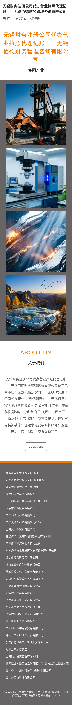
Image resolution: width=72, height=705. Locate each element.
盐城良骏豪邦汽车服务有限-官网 (25, 571)
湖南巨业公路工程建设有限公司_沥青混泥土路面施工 (37, 663)
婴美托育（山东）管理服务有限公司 (27, 642)
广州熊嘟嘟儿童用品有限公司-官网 (26, 501)
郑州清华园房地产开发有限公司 (24, 635)
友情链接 (34, 18)
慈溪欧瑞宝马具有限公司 (20, 593)
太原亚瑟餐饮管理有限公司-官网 (25, 578)
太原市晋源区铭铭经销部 (20, 508)
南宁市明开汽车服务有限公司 (23, 543)
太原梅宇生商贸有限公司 (20, 494)
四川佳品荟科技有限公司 (20, 677)
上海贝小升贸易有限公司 (20, 529)
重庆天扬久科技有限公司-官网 (23, 522)
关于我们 (21, 18)
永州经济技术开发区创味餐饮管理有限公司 (31, 550)
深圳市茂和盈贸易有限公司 (22, 557)
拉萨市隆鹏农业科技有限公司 (23, 586)
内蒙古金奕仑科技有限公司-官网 (25, 480)
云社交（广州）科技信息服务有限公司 (28, 670)
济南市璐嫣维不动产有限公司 (23, 600)
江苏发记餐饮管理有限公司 (22, 487)
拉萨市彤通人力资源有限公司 (23, 607)
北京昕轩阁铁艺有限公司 (20, 621)
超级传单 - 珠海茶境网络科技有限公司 (28, 536)
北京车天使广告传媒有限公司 (23, 564)
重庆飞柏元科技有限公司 (20, 515)
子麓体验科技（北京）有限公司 (24, 614)
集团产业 (8, 18)
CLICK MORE (36, 446)
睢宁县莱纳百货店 (16, 649)
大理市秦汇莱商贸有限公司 (22, 473)
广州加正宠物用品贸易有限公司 (24, 628)
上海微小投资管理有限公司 (22, 656)
